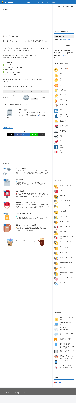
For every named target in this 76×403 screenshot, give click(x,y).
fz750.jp (58, 382)
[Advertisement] (26, 22)
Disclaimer (33, 393)
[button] (41, 134)
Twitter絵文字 (22, 393)
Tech (28, 393)
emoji (5, 127)
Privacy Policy (40, 393)
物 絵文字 (11, 127)
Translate (67, 39)
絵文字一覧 (8, 393)
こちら (63, 55)
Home (2, 393)
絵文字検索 (15, 393)
